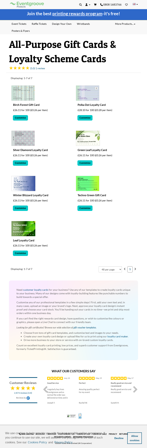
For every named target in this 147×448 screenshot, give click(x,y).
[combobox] (110, 269)
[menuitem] (124, 268)
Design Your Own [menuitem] (62, 23)
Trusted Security (71, 416)
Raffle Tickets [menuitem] (39, 23)
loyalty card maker (117, 336)
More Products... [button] (124, 23)
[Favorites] (126, 4)
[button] (74, 442)
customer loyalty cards (35, 289)
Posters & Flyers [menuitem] (21, 30)
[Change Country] (135, 4)
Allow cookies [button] (134, 438)
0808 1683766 (112, 4)
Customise (20, 118)
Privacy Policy (63, 442)
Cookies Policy (37, 442)
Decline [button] (119, 438)
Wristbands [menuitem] (83, 23)
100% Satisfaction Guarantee (80, 416)
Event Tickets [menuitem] (19, 23)
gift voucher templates (85, 327)
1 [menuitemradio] (130, 269)
